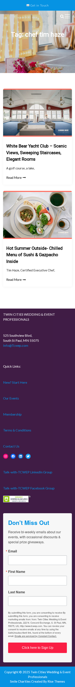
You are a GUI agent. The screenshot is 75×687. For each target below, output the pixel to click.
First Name (16, 571)
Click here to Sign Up (37, 647)
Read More (14, 177)
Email (12, 551)
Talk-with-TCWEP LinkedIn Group (27, 472)
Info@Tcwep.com (15, 345)
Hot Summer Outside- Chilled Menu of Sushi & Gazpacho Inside (34, 255)
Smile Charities (20, 681)
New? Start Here (15, 382)
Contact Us (11, 446)
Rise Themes (56, 681)
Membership (12, 414)
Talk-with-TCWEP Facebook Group (29, 488)
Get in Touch (39, 5)
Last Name (16, 592)
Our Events (11, 398)
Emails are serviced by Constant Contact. (36, 636)
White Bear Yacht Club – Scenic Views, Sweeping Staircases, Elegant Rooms (36, 153)
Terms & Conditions (17, 430)
